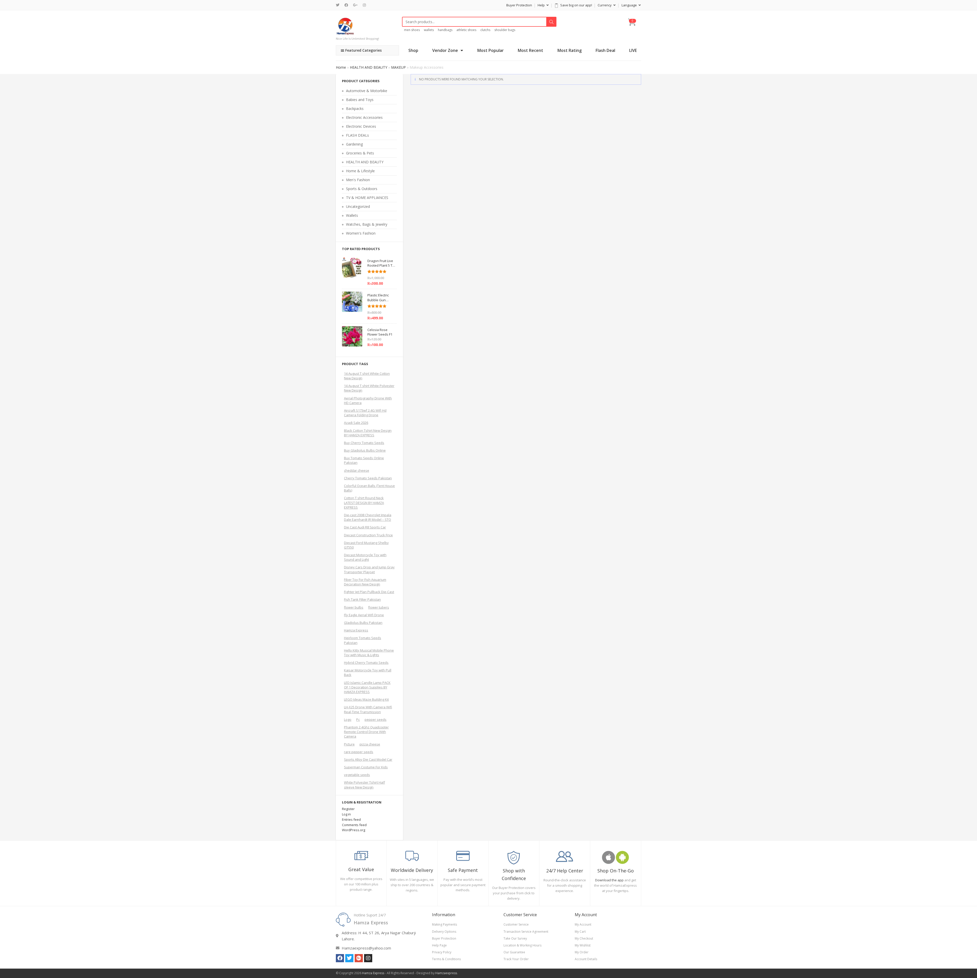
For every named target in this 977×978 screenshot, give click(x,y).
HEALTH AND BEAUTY (368, 67)
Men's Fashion (358, 179)
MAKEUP (398, 67)
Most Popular (490, 50)
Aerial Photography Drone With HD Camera (368, 400)
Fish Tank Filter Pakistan (362, 599)
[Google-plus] (359, 958)
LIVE (633, 50)
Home (341, 67)
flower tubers (378, 607)
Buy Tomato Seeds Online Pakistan (364, 460)
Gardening (354, 144)
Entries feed (351, 819)
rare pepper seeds (358, 752)
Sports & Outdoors (361, 188)
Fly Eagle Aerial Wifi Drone (364, 615)
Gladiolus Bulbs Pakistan (363, 622)
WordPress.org (353, 830)
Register (348, 809)
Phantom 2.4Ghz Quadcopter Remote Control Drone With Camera (366, 732)
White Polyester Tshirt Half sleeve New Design (364, 784)
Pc (358, 719)
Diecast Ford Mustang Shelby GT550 (366, 545)
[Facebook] (346, 5)
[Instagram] (364, 5)
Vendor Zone (445, 50)
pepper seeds (375, 719)
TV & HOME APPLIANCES (367, 197)
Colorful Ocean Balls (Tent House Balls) (369, 488)
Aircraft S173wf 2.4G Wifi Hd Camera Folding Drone (365, 412)
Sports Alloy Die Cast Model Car (368, 759)
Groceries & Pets (360, 153)
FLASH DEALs (357, 135)
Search (551, 22)
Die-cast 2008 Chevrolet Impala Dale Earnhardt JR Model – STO (367, 517)
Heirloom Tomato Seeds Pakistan (362, 640)
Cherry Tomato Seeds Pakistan (368, 478)
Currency (605, 5)
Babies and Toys (359, 99)
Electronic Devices (361, 126)
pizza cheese (370, 744)
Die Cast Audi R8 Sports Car (365, 527)
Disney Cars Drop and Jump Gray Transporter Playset (369, 569)
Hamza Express (356, 630)
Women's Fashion (361, 233)
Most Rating (569, 50)
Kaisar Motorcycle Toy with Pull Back (367, 672)
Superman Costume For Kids (366, 767)
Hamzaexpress (446, 973)
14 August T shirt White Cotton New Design (367, 375)
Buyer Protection (519, 5)
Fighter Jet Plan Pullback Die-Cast (369, 591)
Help (541, 5)
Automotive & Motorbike (366, 90)
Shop (413, 50)
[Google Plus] (355, 5)
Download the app (609, 880)
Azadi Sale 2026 (356, 422)
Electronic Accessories (364, 117)
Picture (349, 744)
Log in (346, 814)
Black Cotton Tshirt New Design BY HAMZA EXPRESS (368, 432)
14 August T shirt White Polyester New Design (369, 388)
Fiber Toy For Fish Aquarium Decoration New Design (365, 581)
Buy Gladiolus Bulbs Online (365, 450)
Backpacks (355, 108)
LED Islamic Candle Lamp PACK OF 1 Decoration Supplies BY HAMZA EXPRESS (367, 687)
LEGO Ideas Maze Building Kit (366, 699)
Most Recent (530, 50)
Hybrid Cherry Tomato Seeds (366, 662)
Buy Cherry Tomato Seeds (364, 442)
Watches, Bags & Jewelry (366, 224)
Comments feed (354, 825)
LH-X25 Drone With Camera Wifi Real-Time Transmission (368, 709)
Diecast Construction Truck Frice (368, 535)
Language (630, 5)
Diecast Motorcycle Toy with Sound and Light (365, 557)
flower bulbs (353, 607)
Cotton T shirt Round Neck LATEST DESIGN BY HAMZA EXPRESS (364, 502)
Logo (347, 719)
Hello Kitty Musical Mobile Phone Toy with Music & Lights (369, 652)
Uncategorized (358, 206)
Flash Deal (605, 50)
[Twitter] (339, 5)
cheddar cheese (356, 470)
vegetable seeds (357, 774)
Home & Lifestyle (360, 170)
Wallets (352, 215)
